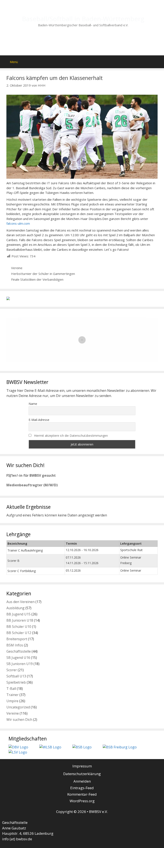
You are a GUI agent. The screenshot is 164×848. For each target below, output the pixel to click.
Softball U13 (16, 676)
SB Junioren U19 (19, 663)
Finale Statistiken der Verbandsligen (37, 279)
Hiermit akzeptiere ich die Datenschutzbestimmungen (71, 436)
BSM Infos (14, 645)
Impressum (82, 766)
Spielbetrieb (16, 682)
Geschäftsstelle (18, 651)
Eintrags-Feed (82, 787)
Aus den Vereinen (20, 601)
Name (33, 404)
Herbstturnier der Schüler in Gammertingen (43, 273)
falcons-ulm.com (18, 223)
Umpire (12, 701)
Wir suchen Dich (19, 719)
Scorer (11, 670)
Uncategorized (18, 707)
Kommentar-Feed (82, 794)
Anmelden (82, 781)
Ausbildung (15, 608)
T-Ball (11, 688)
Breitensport (16, 639)
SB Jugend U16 (18, 657)
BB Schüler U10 (18, 626)
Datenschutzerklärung (82, 773)
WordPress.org (82, 800)
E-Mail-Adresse (39, 420)
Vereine (16, 268)
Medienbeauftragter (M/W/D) (32, 485)
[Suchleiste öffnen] (155, 60)
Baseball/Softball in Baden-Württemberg (83, 18)
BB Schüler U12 (18, 632)
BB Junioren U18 (19, 620)
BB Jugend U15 (18, 614)
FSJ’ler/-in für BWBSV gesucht (31, 475)
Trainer (12, 694)
